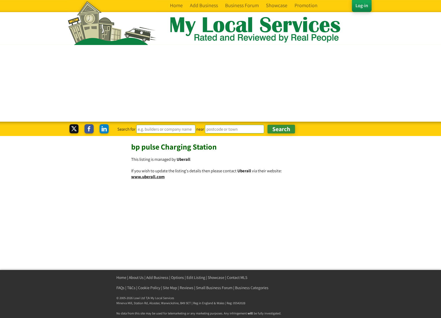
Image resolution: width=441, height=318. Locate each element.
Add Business (157, 277)
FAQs (120, 287)
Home (121, 277)
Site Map (170, 287)
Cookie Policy (149, 287)
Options (177, 277)
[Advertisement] (220, 83)
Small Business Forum (214, 287)
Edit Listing (196, 277)
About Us (136, 277)
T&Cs (131, 287)
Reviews (186, 287)
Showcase (216, 277)
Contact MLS (237, 277)
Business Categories (251, 287)
